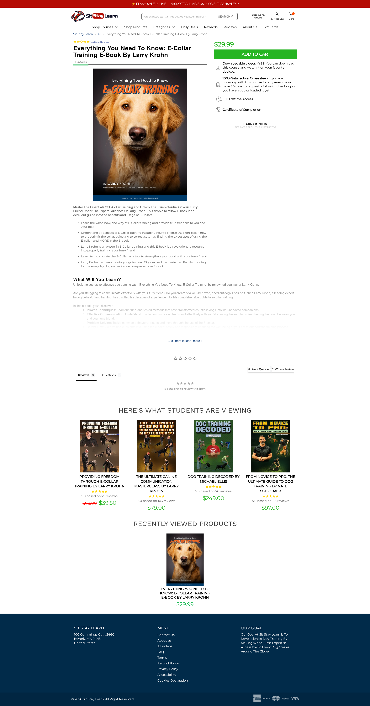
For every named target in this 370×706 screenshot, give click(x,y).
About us (164, 640)
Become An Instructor (258, 16)
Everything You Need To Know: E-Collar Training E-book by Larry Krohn (157, 34)
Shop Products (135, 27)
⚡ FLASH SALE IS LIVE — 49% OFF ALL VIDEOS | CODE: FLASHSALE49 (185, 4)
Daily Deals (189, 27)
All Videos (164, 646)
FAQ (160, 652)
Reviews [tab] (83, 375)
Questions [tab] (109, 375)
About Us (250, 27)
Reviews (230, 27)
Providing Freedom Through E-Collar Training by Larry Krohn (99, 481)
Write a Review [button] (284, 369)
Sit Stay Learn (83, 34)
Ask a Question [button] (261, 369)
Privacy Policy (167, 669)
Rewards (211, 27)
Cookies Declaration (172, 680)
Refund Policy (168, 663)
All (99, 34)
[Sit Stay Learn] (94, 16)
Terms (162, 657)
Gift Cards (270, 27)
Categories (161, 27)
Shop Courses (102, 27)
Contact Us (166, 635)
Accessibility (166, 675)
